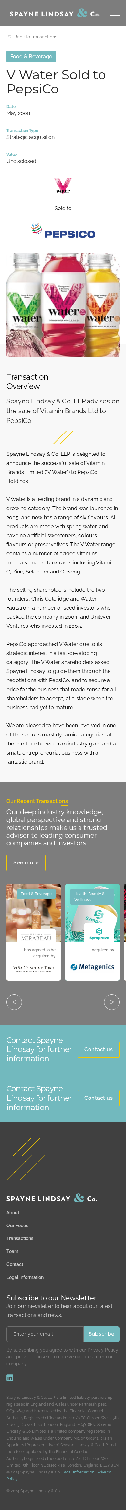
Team (12, 1251)
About (12, 1212)
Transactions (19, 1238)
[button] (115, 13)
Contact (14, 1264)
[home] (53, 13)
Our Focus (17, 1225)
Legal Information (25, 1277)
